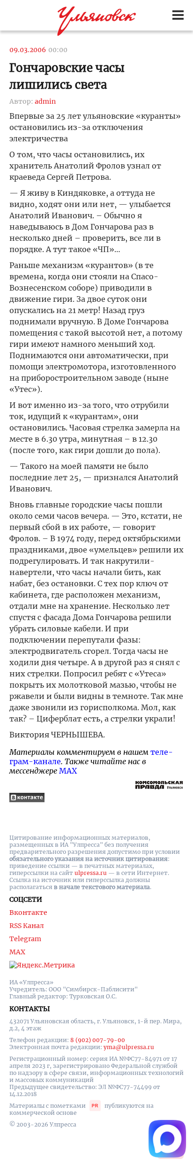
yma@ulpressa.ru (129, 1047)
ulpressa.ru (90, 872)
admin (45, 101)
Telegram (25, 939)
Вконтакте (28, 912)
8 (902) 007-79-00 (97, 1039)
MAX (68, 770)
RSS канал (26, 925)
